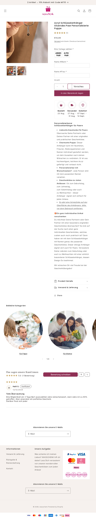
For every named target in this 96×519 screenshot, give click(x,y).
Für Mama (67, 353)
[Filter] (81, 374)
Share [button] (59, 295)
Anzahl (57, 80)
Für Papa (23, 353)
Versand (57, 41)
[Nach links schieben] (42, 359)
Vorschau (79, 86)
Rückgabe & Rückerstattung (13, 461)
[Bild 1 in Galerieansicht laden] (11, 70)
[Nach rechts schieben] (53, 359)
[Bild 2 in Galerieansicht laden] (21, 70)
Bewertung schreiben (60, 374)
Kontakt (9, 468)
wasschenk (44, 507)
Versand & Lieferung (15, 454)
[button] (5, 11)
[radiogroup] (72, 54)
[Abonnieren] (67, 434)
